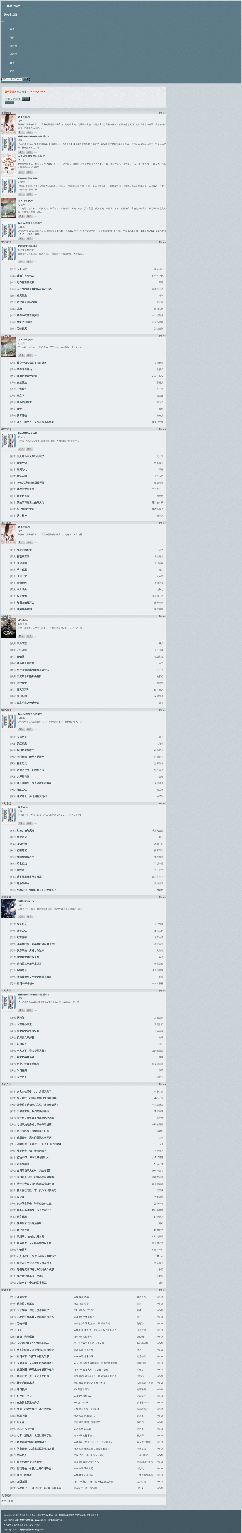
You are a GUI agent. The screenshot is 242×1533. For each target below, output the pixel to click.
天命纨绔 (22, 582)
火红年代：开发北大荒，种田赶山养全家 (39, 1488)
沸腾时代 (22, 469)
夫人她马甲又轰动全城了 (31, 156)
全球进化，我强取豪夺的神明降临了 (36, 890)
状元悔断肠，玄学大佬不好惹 (33, 1131)
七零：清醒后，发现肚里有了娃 (34, 1435)
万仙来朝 (22, 1323)
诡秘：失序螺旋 (25, 1336)
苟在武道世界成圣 (28, 246)
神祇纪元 (22, 763)
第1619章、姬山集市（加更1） (90, 1455)
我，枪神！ (23, 515)
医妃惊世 (22, 683)
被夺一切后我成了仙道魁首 (32, 362)
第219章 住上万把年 (84, 1310)
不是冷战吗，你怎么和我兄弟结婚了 (36, 1256)
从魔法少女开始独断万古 (30, 770)
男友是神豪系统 (25, 1057)
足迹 (12, 70)
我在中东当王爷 (25, 489)
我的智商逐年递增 (28, 178)
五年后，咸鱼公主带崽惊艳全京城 (35, 1118)
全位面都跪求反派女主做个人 (33, 669)
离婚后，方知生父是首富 (30, 1236)
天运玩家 (22, 743)
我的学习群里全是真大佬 (30, 502)
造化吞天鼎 (23, 1230)
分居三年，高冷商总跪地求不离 (34, 1137)
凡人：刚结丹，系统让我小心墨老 (35, 422)
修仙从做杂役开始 (27, 376)
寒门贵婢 (22, 1389)
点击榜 (13, 54)
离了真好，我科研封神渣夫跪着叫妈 (36, 1098)
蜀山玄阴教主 (24, 402)
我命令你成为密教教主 (30, 223)
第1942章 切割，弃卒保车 (87, 1422)
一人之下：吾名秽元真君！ (32, 1050)
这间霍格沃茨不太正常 (29, 963)
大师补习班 (23, 776)
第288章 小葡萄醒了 (84, 1316)
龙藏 (19, 308)
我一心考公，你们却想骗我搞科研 (35, 1183)
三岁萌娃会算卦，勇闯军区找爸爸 (35, 1317)
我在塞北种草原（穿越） (30, 1276)
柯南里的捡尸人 (26, 901)
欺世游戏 (22, 863)
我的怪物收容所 (25, 857)
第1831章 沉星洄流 (83, 1474)
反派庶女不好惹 (25, 1037)
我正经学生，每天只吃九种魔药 (34, 783)
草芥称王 (22, 569)
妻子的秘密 (24, 117)
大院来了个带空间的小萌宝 (32, 1282)
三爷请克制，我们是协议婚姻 (33, 1111)
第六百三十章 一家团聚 (85, 1488)
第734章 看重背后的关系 (86, 1461)
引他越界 (22, 1249)
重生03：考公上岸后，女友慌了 (34, 1262)
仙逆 (19, 409)
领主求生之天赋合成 (28, 702)
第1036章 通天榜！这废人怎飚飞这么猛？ (95, 1330)
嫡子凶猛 (22, 930)
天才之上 (22, 1077)
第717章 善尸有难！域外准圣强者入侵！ (94, 1481)
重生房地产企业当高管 (29, 1461)
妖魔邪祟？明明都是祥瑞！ (32, 1442)
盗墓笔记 (22, 850)
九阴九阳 (22, 1481)
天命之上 (22, 737)
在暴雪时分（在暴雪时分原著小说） (36, 944)
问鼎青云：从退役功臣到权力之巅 (35, 1448)
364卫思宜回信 (81, 1389)
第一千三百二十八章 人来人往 (89, 1343)
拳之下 (20, 395)
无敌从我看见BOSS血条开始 (33, 1343)
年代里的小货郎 (25, 509)
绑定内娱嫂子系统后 (28, 1063)
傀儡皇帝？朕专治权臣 (29, 1223)
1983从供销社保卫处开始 (30, 482)
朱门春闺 (22, 1070)
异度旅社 (23, 807)
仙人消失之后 (25, 201)
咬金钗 (20, 1197)
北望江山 (22, 563)
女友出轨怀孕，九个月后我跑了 (34, 1091)
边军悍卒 (22, 937)
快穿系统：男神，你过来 (30, 950)
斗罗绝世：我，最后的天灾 (32, 1150)
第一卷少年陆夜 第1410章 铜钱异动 (92, 1323)
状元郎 (20, 1017)
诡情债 (20, 656)
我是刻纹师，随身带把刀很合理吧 (35, 1349)
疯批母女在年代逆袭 (28, 1031)
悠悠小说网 (13, 6)
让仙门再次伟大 (25, 275)
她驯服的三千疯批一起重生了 (34, 136)
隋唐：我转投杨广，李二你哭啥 (34, 1409)
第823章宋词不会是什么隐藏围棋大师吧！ (95, 1376)
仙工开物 (22, 415)
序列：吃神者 (24, 1475)
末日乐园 (22, 696)
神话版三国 (23, 556)
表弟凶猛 (22, 643)
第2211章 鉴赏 (81, 1303)
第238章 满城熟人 (83, 1395)
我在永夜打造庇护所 (28, 315)
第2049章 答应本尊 (83, 1349)
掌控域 (20, 870)
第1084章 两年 (81, 1297)
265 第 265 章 (81, 1402)
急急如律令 (23, 883)
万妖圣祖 (22, 650)
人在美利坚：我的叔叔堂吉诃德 (34, 289)
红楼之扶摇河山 (25, 602)
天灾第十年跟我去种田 (29, 676)
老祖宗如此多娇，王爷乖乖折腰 (34, 1124)
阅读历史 (9, 102)
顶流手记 (22, 463)
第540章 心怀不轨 (83, 1435)
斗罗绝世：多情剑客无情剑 (32, 796)
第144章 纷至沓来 (83, 1336)
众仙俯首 (22, 1297)
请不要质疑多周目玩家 (29, 876)
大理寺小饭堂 (24, 1024)
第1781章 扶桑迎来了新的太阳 (89, 1382)
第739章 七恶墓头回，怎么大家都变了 (93, 1442)
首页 (12, 28)
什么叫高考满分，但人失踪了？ (34, 1210)
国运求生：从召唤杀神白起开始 (34, 1243)
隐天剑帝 (22, 924)
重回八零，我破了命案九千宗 (33, 1356)
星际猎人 (22, 1455)
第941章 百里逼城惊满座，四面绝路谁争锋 (95, 1362)
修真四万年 (23, 689)
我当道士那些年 (25, 663)
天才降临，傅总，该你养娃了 (33, 1310)
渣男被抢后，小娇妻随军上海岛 (34, 977)
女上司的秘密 (24, 550)
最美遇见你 (23, 495)
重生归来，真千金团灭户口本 (33, 1376)
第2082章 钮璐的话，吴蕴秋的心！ (91, 1448)
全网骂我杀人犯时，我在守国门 (34, 1170)
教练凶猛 (22, 789)
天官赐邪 (22, 1216)
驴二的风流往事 (25, 1429)
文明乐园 (22, 843)
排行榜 (13, 45)
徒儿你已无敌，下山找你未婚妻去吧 (36, 1190)
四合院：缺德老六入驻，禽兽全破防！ (38, 1104)
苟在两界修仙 (24, 369)
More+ (162, 112)
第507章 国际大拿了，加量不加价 (91, 1369)
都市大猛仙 (23, 1164)
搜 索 (26, 79)
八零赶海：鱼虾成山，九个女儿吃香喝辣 (39, 1144)
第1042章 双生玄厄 (83, 1468)
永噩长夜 (22, 1044)
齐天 (19, 1330)
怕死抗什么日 (24, 1396)
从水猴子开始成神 (27, 302)
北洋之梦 (22, 576)
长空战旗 (22, 596)
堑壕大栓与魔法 (25, 830)
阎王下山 (22, 1415)
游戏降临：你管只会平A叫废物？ (35, 1468)
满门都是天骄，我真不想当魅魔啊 (35, 1177)
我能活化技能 (24, 322)
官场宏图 (22, 476)
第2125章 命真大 (82, 1428)
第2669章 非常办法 (83, 1356)
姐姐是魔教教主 (25, 750)
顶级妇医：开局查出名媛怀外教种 (35, 1369)
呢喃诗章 (22, 970)
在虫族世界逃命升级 (28, 1402)
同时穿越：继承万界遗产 (30, 756)
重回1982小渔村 (26, 983)
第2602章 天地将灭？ (85, 1415)
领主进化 (22, 837)
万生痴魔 (22, 328)
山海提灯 (22, 389)
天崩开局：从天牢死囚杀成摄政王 (35, 1363)
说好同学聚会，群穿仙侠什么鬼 (34, 1203)
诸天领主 (22, 295)
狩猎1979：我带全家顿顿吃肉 (33, 1157)
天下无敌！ (23, 269)
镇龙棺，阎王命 (25, 1303)
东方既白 (22, 589)
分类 (12, 37)
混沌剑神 (23, 620)
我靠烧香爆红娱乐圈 (28, 957)
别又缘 (20, 1422)
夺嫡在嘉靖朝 (24, 609)
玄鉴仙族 (22, 382)
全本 (12, 62)
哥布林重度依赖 (25, 282)
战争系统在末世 (25, 1382)
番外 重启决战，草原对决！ (88, 1409)
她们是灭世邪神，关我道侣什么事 (35, 1269)
